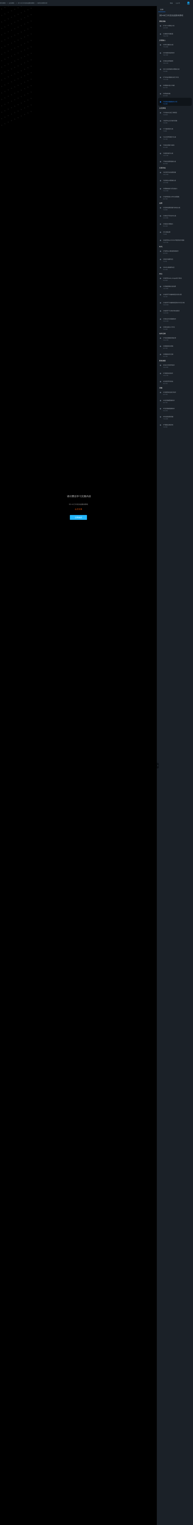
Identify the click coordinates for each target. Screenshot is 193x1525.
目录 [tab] (161, 9)
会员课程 (11, 3)
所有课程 (3, 3)
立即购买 (78, 517)
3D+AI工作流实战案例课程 (26, 3)
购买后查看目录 (42, 3)
